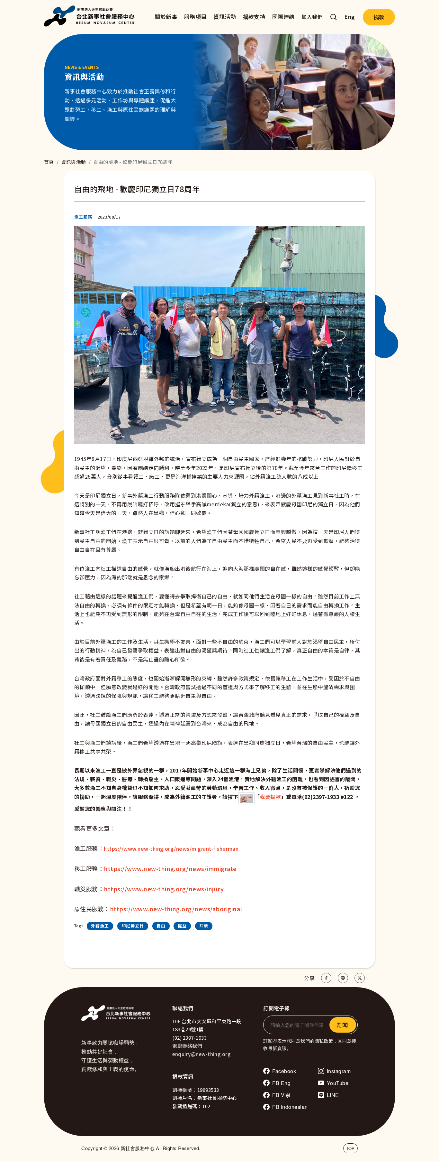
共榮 (203, 926)
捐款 (378, 17)
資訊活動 (224, 17)
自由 (161, 926)
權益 (182, 926)
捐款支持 (254, 17)
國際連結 (283, 17)
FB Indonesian (290, 1106)
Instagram (339, 1071)
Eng (349, 17)
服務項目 (195, 17)
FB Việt (281, 1095)
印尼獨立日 (132, 926)
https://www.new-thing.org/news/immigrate (170, 868)
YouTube (337, 1083)
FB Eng (281, 1083)
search (333, 17)
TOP (350, 1148)
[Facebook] (326, 978)
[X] (359, 978)
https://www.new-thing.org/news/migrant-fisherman (171, 848)
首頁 (49, 161)
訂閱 (342, 1024)
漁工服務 (83, 217)
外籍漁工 (100, 926)
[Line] (343, 978)
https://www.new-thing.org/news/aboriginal (176, 908)
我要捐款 (270, 797)
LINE (333, 1095)
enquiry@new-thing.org (201, 1054)
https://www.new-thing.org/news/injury (164, 889)
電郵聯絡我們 (187, 1045)
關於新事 (166, 17)
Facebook (284, 1071)
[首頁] (91, 17)
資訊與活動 (73, 161)
